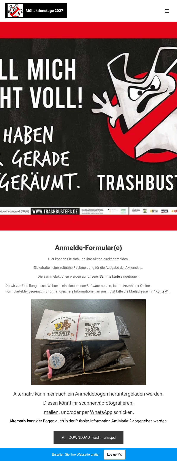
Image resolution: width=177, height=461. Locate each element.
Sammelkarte (110, 276)
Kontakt (161, 291)
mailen (51, 412)
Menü (167, 10)
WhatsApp (101, 412)
